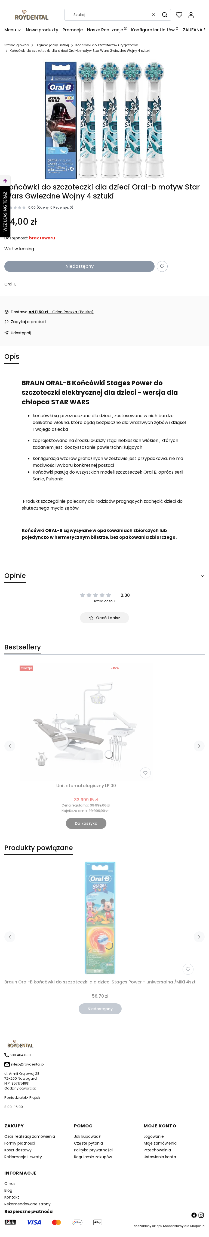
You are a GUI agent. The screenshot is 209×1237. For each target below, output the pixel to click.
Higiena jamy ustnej (52, 45)
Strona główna (16, 45)
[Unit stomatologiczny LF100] (86, 722)
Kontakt (11, 1197)
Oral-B (10, 284)
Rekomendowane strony (27, 1204)
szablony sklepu (149, 1226)
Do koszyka (86, 823)
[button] (165, 14)
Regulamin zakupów (93, 1157)
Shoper (195, 1226)
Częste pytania (88, 1143)
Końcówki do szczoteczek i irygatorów (106, 45)
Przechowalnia (157, 1150)
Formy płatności (19, 1143)
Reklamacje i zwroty (23, 1157)
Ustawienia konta (160, 1157)
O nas (10, 1183)
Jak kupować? (87, 1136)
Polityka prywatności (93, 1150)
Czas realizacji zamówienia (29, 1136)
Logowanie (154, 1136)
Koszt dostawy (18, 1150)
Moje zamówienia (160, 1143)
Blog (8, 1190)
